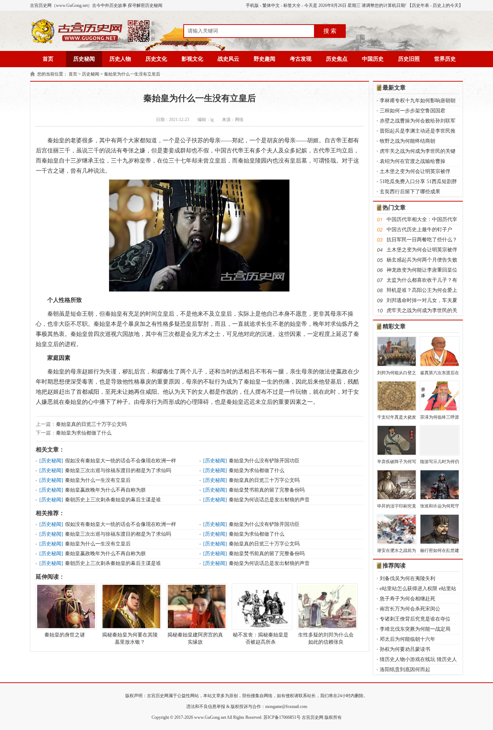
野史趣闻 (264, 59)
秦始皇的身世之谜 (64, 635)
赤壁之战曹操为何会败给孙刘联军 (417, 121)
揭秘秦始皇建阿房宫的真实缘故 (195, 638)
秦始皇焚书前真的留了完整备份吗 (267, 490)
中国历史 (373, 59)
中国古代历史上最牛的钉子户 (419, 229)
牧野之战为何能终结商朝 (407, 141)
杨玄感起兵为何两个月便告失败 (422, 260)
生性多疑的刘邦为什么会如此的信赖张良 (326, 638)
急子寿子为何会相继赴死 (407, 598)
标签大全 (292, 5)
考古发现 (300, 59)
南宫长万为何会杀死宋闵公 (410, 609)
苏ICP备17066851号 (282, 717)
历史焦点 (337, 59)
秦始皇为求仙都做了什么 (84, 433)
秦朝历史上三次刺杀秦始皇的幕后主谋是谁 (113, 499)
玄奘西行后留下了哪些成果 (410, 191)
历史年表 (420, 5)
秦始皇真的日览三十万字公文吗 (91, 424)
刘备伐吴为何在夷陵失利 (407, 578)
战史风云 (228, 59)
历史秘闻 (84, 59)
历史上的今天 (446, 5)
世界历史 (445, 59)
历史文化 (156, 59)
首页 (48, 59)
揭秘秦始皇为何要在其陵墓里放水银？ (130, 638)
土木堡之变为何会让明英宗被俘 (415, 171)
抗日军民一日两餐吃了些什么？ (422, 239)
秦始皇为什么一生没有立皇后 (132, 74)
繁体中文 (271, 5)
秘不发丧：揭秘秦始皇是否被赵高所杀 (260, 638)
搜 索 (329, 31)
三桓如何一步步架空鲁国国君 (412, 110)
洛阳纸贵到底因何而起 (405, 669)
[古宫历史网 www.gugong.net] (93, 42)
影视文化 (192, 59)
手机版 (252, 5)
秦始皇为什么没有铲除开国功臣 (264, 460)
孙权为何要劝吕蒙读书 (405, 649)
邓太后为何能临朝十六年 (407, 639)
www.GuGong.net (210, 717)
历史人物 (120, 59)
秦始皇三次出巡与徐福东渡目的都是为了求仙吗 (118, 470)
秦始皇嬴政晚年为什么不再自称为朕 (105, 490)
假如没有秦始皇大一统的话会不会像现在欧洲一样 (120, 460)
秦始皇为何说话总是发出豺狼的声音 (269, 499)
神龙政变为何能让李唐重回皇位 (422, 270)
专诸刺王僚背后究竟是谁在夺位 (415, 619)
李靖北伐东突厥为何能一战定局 (415, 629)
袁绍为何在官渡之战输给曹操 (412, 161)
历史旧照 (409, 59)
